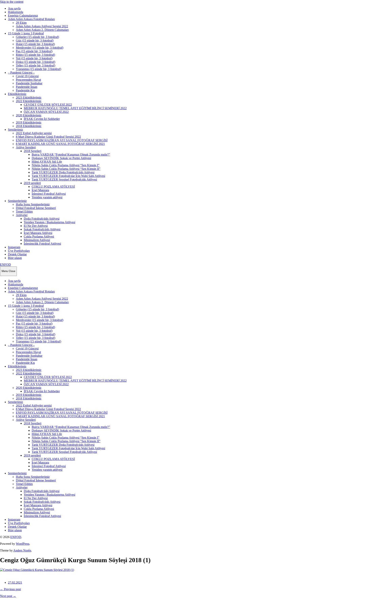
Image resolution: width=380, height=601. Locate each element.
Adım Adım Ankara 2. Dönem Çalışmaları (42, 29)
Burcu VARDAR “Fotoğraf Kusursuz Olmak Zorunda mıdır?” (71, 154)
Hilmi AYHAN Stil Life (47, 161)
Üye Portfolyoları (19, 250)
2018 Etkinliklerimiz (28, 126)
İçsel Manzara (40, 190)
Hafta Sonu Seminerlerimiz (33, 204)
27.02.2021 (15, 582)
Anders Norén (22, 550)
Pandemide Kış (25, 90)
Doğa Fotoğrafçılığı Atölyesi (41, 218)
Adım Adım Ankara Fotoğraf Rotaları (31, 19)
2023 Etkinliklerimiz (28, 97)
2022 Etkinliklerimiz (28, 101)
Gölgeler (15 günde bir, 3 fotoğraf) (37, 37)
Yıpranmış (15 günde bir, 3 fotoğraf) (38, 69)
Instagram (14, 247)
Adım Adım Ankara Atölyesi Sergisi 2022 (42, 26)
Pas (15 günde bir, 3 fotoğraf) (34, 51)
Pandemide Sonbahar (29, 83)
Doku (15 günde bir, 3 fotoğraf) (35, 62)
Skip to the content (11, 1)
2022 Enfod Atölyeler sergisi (34, 133)
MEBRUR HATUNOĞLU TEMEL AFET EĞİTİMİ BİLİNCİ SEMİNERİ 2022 (75, 108)
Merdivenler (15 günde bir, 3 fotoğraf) (39, 47)
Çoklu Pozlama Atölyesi (39, 236)
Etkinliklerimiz (17, 94)
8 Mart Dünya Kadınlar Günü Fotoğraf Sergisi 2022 (48, 136)
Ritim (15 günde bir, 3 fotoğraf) (35, 54)
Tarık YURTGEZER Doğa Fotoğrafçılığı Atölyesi (63, 172)
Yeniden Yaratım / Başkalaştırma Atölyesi (49, 222)
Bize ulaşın (15, 258)
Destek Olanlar (17, 254)
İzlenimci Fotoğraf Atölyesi (49, 193)
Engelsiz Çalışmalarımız (23, 15)
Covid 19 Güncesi (27, 76)
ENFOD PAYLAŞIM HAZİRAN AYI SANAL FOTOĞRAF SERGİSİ (61, 140)
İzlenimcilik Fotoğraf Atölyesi (42, 243)
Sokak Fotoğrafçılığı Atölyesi (42, 229)
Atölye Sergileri (26, 147)
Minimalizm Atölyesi (37, 240)
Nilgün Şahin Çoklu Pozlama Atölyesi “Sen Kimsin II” (66, 168)
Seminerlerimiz (17, 201)
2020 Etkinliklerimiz (28, 115)
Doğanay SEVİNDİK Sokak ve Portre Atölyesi (61, 158)
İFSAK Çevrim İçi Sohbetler (42, 119)
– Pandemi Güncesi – (21, 72)
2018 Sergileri (32, 151)
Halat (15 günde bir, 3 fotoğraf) (35, 44)
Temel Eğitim (24, 211)
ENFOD (5, 264)
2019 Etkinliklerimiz (28, 122)
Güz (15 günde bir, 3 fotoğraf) (34, 40)
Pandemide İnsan (26, 86)
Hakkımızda (15, 12)
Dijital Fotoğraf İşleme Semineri (36, 208)
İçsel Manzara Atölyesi (38, 233)
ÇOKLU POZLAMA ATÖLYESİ (53, 186)
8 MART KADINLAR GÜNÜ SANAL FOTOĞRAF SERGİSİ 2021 (60, 143)
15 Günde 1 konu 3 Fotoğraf (26, 33)
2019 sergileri (32, 183)
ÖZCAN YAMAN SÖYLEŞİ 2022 (46, 111)
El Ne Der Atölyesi (36, 225)
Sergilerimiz (15, 129)
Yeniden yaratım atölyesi (47, 197)
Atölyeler (22, 215)
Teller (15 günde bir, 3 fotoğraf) (35, 65)
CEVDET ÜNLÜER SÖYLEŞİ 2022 (48, 104)
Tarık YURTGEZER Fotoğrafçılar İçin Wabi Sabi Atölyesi (68, 176)
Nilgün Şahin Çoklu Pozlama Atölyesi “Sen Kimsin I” (65, 165)
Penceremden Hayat (28, 79)
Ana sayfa (14, 8)
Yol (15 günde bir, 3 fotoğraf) (34, 58)
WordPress (22, 543)
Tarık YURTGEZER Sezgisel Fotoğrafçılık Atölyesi (64, 179)
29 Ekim (21, 22)
